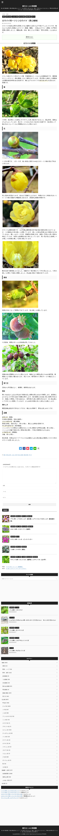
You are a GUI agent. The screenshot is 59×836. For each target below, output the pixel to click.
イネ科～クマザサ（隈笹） (18, 549)
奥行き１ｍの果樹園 (29, 6)
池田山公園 (8, 454)
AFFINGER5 (44, 834)
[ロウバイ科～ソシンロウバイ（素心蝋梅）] (31, 448)
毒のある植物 (20, 454)
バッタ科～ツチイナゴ (15, 610)
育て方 (30, 454)
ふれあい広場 (14, 454)
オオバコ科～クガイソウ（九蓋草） (20, 529)
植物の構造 (26, 454)
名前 (4, 485)
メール (4, 491)
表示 (31, 37)
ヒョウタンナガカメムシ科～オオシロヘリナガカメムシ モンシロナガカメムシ (32, 620)
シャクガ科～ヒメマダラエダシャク (10, 790)
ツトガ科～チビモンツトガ (17, 650)
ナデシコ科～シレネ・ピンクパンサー (21, 539)
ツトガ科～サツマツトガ (16, 630)
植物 (4, 454)
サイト (4, 497)
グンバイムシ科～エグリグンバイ (9, 798)
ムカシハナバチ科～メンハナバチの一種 (11, 794)
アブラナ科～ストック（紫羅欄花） (14, 566)
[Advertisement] (29, 591)
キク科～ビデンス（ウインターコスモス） (16, 568)
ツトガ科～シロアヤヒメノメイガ (19, 640)
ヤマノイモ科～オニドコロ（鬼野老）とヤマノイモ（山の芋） (28, 559)
